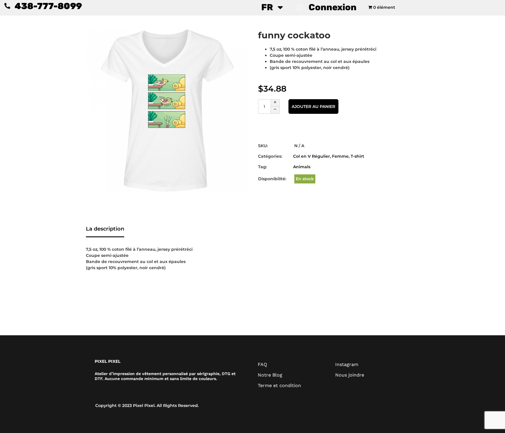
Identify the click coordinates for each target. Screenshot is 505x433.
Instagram (346, 364)
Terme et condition (279, 385)
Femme (340, 156)
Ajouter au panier (313, 106)
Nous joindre (349, 375)
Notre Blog (270, 375)
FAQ (262, 364)
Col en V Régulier (311, 156)
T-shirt (357, 156)
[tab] (105, 229)
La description (105, 229)
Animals (301, 166)
